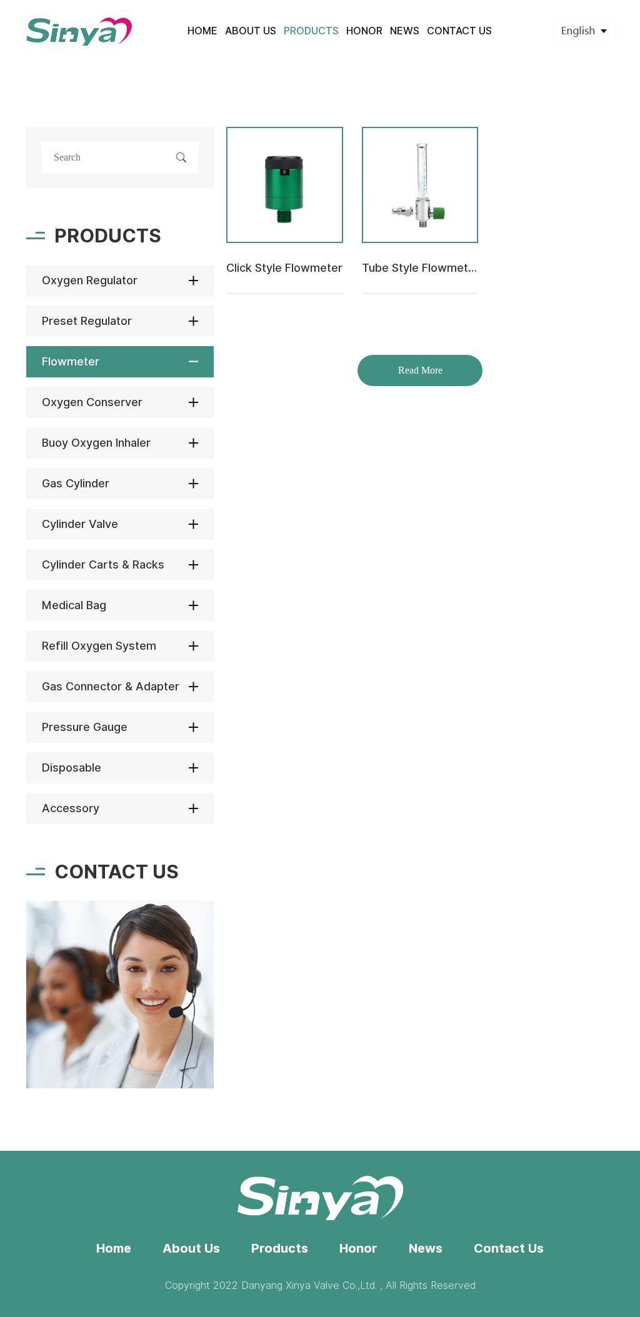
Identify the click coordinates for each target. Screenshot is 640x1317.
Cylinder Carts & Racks (103, 564)
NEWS (404, 31)
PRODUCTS (311, 31)
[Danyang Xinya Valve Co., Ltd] (79, 31)
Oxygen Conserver (92, 402)
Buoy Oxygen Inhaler (96, 442)
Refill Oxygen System (99, 645)
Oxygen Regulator (90, 280)
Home (113, 1248)
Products (279, 1248)
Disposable (71, 767)
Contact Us (509, 1248)
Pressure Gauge (85, 726)
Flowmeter (70, 361)
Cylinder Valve (80, 523)
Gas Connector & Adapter (110, 686)
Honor (358, 1248)
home (203, 31)
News (425, 1248)
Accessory (70, 808)
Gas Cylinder (75, 483)
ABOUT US (250, 31)
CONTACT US (459, 31)
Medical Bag (74, 605)
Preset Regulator (87, 320)
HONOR (364, 31)
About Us (191, 1248)
